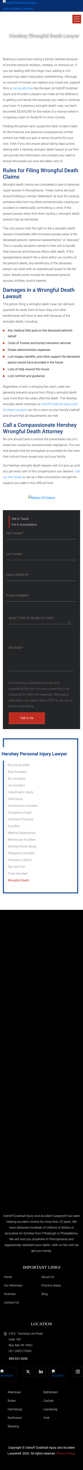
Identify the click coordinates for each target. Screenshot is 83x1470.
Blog (45, 1294)
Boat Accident (17, 772)
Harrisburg (15, 1409)
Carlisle (48, 1401)
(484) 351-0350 (25, 21)
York (46, 1418)
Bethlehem (50, 1392)
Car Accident (16, 785)
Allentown (14, 1392)
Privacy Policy (65, 1453)
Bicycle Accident (19, 765)
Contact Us (11, 1302)
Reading (13, 1426)
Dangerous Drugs (19, 812)
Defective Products (20, 819)
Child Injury (15, 799)
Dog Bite (13, 826)
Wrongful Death (18, 880)
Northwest (15, 1418)
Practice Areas (51, 1285)
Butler (12, 1401)
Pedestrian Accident (21, 853)
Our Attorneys (13, 1285)
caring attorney (23, 88)
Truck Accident (18, 873)
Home (8, 1277)
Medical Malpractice (21, 833)
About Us (48, 1277)
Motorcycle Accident (21, 839)
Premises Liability (20, 860)
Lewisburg (50, 1409)
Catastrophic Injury (20, 792)
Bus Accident (16, 778)
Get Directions (20, 1351)
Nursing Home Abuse (22, 846)
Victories (10, 1294)
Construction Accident (23, 806)
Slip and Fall (16, 867)
